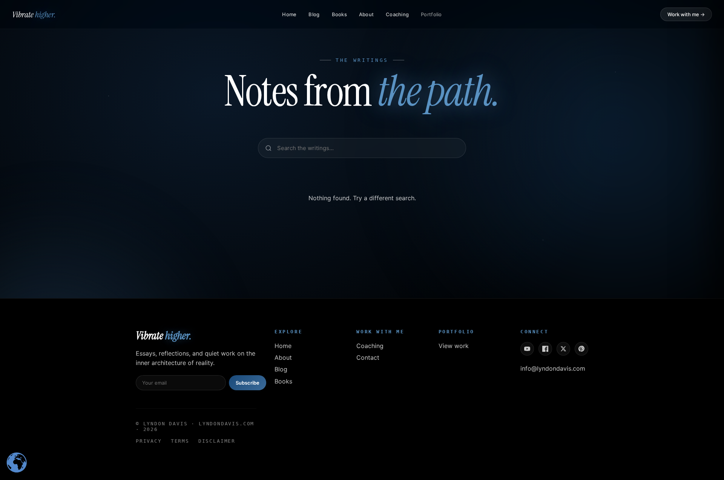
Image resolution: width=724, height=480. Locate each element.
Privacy (149, 441)
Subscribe (247, 383)
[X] (563, 349)
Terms (180, 441)
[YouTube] (527, 349)
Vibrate (34, 14)
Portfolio (431, 14)
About (366, 14)
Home (289, 14)
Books (339, 14)
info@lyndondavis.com (552, 368)
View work (454, 346)
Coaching (397, 14)
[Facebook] (545, 349)
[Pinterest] (581, 349)
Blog (313, 14)
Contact (367, 357)
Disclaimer (216, 441)
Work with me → (686, 14)
